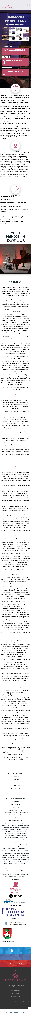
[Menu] (28, 5)
